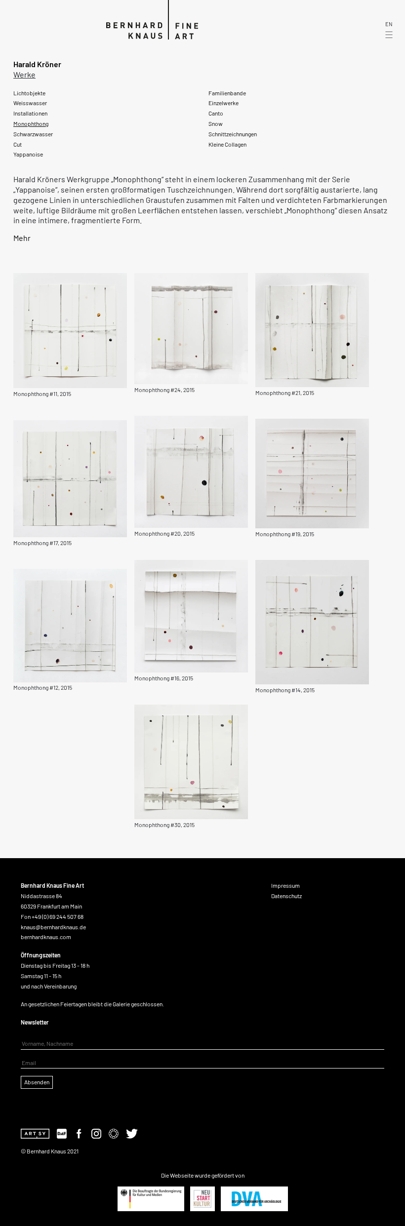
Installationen (30, 113)
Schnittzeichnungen (232, 133)
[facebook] (79, 1132)
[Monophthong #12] (70, 624)
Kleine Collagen (227, 144)
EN (388, 24)
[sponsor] (151, 1198)
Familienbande (227, 92)
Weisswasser (30, 102)
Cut (17, 144)
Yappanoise (28, 154)
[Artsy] (35, 1132)
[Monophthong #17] (70, 477)
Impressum (285, 885)
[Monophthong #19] (312, 472)
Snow (215, 123)
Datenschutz (286, 895)
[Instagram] (96, 1132)
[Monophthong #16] (191, 615)
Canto (215, 113)
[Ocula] (114, 1132)
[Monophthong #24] (191, 327)
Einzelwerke (223, 102)
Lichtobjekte (29, 92)
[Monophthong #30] (191, 760)
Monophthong (30, 123)
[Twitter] (132, 1132)
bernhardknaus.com (46, 936)
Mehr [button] (22, 237)
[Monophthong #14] (312, 621)
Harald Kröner (37, 64)
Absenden (36, 1081)
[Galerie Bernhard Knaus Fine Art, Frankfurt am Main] (137, 18)
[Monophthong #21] (312, 329)
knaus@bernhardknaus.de (53, 926)
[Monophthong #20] (191, 470)
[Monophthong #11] (70, 329)
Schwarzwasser (33, 133)
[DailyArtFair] (62, 1132)
